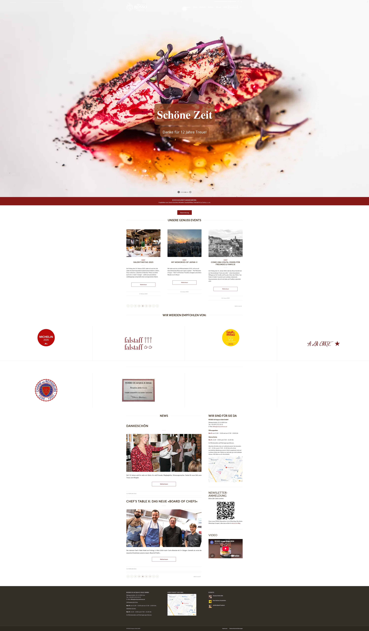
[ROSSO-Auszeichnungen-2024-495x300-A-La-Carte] (323, 343)
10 (139, 306)
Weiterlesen (143, 284)
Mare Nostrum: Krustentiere (219, 600)
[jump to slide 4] (185, 192)
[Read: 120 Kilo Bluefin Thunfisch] (210, 606)
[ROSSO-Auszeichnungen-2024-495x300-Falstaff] (138, 343)
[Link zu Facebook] (238, 1)
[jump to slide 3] (183, 192)
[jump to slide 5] (186, 192)
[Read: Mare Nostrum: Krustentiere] (210, 601)
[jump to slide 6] (188, 192)
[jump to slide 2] (182, 192)
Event (143, 260)
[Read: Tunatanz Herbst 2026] (210, 596)
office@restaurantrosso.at (220, 426)
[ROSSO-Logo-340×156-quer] (136, 7)
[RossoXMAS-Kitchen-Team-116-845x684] (164, 528)
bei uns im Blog (236, 523)
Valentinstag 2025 (143, 262)
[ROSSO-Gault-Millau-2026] (230, 337)
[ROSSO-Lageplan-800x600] (226, 469)
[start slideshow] (178, 192)
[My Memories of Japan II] (184, 243)
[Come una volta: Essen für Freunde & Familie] (226, 243)
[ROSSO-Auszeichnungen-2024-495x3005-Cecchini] (138, 390)
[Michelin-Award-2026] (46, 337)
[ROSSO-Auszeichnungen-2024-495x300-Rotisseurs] (46, 390)
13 (150, 306)
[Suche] (241, 7)
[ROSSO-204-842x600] (164, 453)
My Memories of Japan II (184, 262)
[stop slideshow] (190, 192)
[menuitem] (187, 7)
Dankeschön (137, 426)
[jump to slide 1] (181, 192)
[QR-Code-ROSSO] (225, 510)
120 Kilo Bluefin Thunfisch (219, 605)
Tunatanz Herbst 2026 (218, 595)
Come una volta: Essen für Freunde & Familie (225, 263)
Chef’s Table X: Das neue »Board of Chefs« (162, 501)
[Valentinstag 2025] (143, 243)
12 (146, 306)
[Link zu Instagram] (241, 1)
